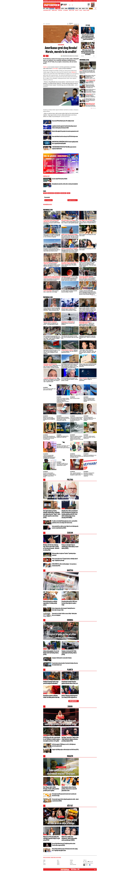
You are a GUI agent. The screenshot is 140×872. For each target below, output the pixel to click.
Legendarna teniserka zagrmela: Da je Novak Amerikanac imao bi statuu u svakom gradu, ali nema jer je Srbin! (64, 127)
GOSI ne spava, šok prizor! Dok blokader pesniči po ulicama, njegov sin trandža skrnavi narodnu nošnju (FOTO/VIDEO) (87, 52)
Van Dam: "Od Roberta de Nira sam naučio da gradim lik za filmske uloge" (61, 722)
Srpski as (45, 67)
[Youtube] (88, 861)
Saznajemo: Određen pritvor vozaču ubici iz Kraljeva (62, 658)
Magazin (83, 8)
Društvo (62, 8)
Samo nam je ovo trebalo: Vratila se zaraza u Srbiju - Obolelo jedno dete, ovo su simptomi (64, 614)
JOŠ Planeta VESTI (73, 701)
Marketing (71, 860)
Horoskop (60, 10)
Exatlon (44, 542)
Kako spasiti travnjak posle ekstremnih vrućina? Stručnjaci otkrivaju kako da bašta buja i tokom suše (61, 772)
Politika (47, 8)
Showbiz (61, 717)
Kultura (63, 735)
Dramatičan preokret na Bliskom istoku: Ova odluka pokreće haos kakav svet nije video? (51, 696)
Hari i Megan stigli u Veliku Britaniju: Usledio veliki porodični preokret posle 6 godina (51, 788)
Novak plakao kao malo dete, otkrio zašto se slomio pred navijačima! (65, 184)
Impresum (71, 863)
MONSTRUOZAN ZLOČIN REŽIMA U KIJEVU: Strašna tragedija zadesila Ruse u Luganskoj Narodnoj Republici (65, 142)
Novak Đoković (48, 23)
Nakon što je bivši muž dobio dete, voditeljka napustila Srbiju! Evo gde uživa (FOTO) (51, 838)
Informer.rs (71, 23)
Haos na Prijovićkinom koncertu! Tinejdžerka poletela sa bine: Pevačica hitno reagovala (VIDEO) (63, 844)
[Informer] (70, 5)
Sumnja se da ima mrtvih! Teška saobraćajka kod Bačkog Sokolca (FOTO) (69, 652)
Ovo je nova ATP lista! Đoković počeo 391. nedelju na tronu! (63, 121)
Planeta (76, 8)
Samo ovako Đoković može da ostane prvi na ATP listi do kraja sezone (65, 136)
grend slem (57, 193)
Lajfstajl (45, 784)
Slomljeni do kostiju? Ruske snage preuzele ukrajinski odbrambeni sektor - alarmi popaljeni (50, 682)
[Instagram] (87, 861)
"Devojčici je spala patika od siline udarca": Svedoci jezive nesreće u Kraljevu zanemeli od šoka (61, 636)
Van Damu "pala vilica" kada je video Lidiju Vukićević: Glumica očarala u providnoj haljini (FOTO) (70, 739)
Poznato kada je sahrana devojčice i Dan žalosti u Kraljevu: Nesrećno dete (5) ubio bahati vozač (65, 664)
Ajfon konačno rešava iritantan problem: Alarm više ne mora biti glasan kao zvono (69, 788)
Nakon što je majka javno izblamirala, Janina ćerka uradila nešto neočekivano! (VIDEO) (69, 838)
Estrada (61, 817)
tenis (69, 193)
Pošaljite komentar (72, 200)
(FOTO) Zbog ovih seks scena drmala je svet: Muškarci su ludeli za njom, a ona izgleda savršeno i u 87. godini (51, 739)
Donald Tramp (86, 10)
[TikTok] (92, 861)
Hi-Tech (63, 784)
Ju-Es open (55, 68)
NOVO (44, 8)
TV (43, 862)
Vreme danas (54, 10)
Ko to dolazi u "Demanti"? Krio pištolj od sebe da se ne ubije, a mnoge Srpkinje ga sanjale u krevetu (61, 822)
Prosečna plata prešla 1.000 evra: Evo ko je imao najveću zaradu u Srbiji (69, 603)
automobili (65, 10)
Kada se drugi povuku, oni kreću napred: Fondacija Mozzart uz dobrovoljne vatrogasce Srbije (63, 609)
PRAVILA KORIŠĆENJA (73, 864)
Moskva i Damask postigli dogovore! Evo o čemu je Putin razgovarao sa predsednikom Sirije (70, 696)
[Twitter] (85, 861)
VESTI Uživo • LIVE (75, 869)
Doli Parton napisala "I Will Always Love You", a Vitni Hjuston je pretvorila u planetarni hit (64, 745)
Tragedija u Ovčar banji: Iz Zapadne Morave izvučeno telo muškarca (60, 0)
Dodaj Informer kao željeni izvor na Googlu (70, 55)
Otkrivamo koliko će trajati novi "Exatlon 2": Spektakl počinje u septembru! (64, 554)
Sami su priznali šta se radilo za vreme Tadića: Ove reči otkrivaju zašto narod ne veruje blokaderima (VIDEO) (65, 527)
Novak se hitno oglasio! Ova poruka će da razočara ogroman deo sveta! (65, 131)
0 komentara (49, 200)
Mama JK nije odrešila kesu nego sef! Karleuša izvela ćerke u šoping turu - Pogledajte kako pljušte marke (65, 849)
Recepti (76, 10)
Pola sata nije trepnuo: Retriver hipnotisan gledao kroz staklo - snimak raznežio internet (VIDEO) (65, 800)
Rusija (80, 10)
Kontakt (71, 862)
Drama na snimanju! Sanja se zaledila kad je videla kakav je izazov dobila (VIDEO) (70, 546)
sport (45, 193)
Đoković (73, 72)
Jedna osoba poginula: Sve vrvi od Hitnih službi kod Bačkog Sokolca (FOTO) (51, 652)
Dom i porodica (61, 767)
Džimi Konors (63, 193)
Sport (44, 23)
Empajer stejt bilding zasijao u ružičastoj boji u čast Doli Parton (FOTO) (65, 749)
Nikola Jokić (71, 10)
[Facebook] (83, 861)
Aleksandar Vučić (47, 10)
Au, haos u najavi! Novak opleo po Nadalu (59, 178)
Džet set (87, 8)
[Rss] (90, 861)
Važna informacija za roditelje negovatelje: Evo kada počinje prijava (50, 603)
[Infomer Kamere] (64, 5)
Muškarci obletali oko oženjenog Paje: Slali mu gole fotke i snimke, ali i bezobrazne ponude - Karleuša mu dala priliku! (51, 547)
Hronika (66, 8)
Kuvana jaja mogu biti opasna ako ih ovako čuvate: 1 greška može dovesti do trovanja (64, 794)
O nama (71, 861)
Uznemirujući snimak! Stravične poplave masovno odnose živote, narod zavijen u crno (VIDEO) (70, 682)
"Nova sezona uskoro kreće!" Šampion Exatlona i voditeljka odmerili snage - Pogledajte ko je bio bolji (65, 559)
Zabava (80, 8)
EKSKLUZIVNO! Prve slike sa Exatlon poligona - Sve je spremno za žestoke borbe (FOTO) (64, 565)
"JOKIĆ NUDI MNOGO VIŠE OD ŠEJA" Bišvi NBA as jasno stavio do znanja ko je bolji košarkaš (64, 147)
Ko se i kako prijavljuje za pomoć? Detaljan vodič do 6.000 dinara (82, 0)
